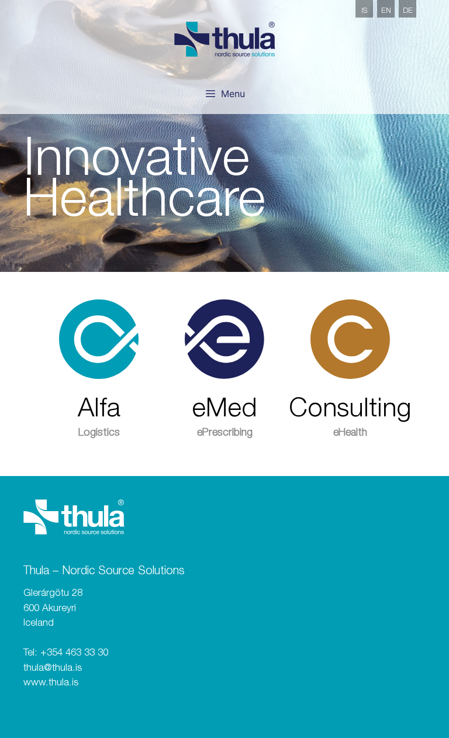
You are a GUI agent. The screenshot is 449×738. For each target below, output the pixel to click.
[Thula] (224, 39)
